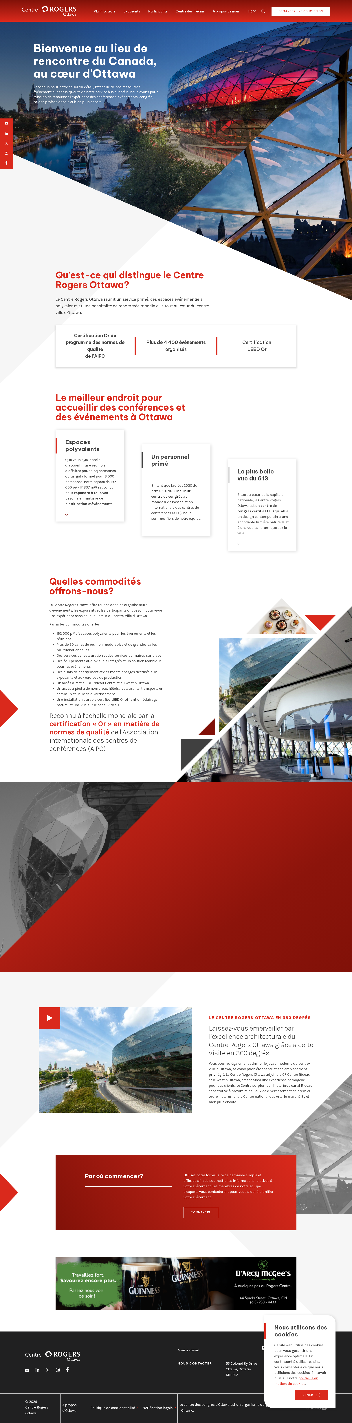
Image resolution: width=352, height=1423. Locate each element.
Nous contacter (195, 1363)
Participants (157, 11)
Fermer (307, 1395)
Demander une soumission (301, 11)
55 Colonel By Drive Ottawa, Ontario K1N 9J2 (241, 1369)
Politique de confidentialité (113, 1408)
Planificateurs (104, 11)
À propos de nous (226, 11)
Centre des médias (190, 11)
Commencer (201, 1212)
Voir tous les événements (263, 935)
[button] (251, 10)
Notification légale (158, 1408)
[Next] (315, 883)
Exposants (132, 11)
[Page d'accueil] (49, 11)
